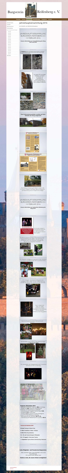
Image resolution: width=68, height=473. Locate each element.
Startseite (18, 19)
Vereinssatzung (10, 28)
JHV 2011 (9, 53)
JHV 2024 (9, 33)
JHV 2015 (9, 47)
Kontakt (50, 19)
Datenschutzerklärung (13, 467)
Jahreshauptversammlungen (12, 29)
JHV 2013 (9, 50)
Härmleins (9, 55)
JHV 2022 (9, 36)
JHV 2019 (9, 41)
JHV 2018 (9, 42)
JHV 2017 (9, 44)
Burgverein (29, 19)
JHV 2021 (9, 37)
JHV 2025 (9, 31)
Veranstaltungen (36, 19)
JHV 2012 (9, 52)
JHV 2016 (9, 45)
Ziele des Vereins (10, 22)
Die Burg (23, 19)
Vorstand (8, 24)
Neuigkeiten (44, 19)
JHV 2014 (9, 49)
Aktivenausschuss (10, 26)
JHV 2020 (9, 39)
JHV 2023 (9, 34)
